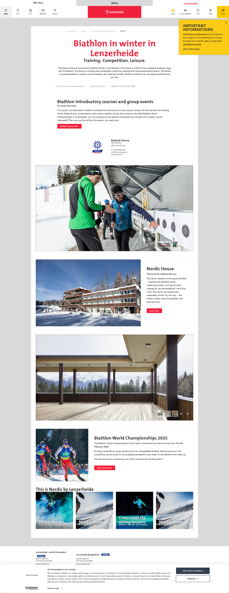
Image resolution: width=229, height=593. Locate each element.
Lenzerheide (191, 3)
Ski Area (38, 3)
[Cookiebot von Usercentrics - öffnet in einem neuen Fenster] (31, 588)
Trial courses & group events (71, 86)
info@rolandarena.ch (119, 152)
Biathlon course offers (69, 126)
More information (191, 48)
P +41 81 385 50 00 (83, 564)
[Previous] (181, 244)
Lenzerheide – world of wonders (51, 551)
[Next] (187, 244)
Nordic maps (91, 521)
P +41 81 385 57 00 (42, 564)
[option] (114, 208)
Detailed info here (192, 44)
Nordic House (98, 86)
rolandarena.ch (117, 154)
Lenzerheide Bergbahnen (88, 554)
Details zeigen (53, 588)
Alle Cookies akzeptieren (193, 571)
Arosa (114, 3)
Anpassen (191, 578)
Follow (41, 556)
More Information (104, 468)
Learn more (154, 311)
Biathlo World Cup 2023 (123, 86)
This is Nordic (51, 521)
